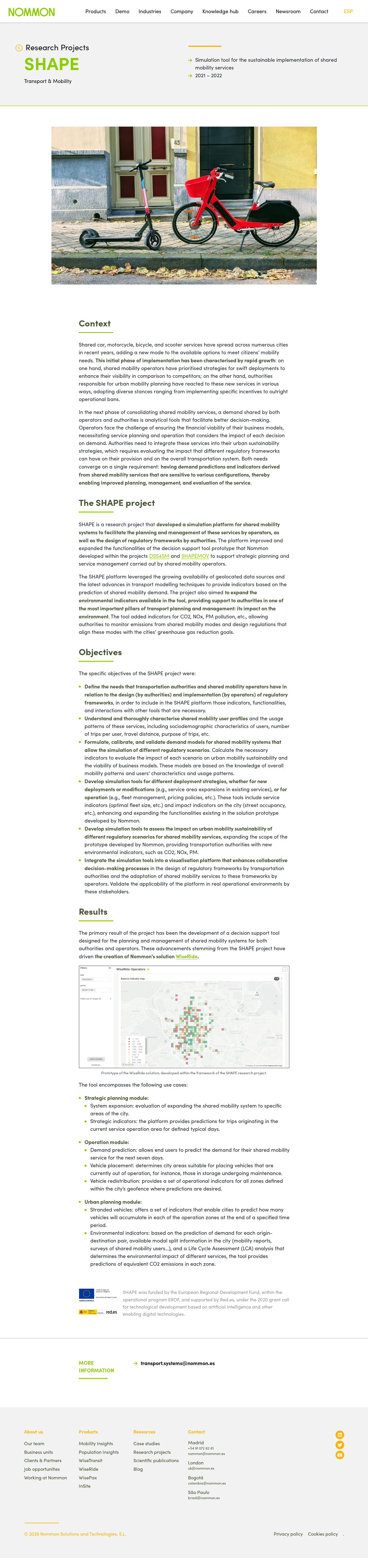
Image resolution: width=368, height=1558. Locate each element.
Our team (34, 1443)
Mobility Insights (96, 1443)
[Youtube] (340, 1455)
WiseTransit (90, 1460)
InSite (85, 1486)
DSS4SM (159, 555)
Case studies (146, 1443)
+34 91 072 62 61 (201, 1447)
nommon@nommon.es (206, 1453)
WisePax (88, 1477)
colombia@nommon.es (207, 1482)
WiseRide (187, 956)
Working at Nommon (45, 1477)
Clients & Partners (43, 1460)
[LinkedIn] (340, 1435)
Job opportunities (42, 1469)
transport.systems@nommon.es (178, 1363)
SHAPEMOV (195, 555)
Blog (138, 1469)
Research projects (152, 1452)
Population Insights (99, 1452)
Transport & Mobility (48, 81)
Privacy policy (288, 1534)
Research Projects (57, 47)
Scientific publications (156, 1460)
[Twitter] (340, 1445)
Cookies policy (323, 1534)
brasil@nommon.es (204, 1497)
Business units (38, 1452)
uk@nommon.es (201, 1468)
